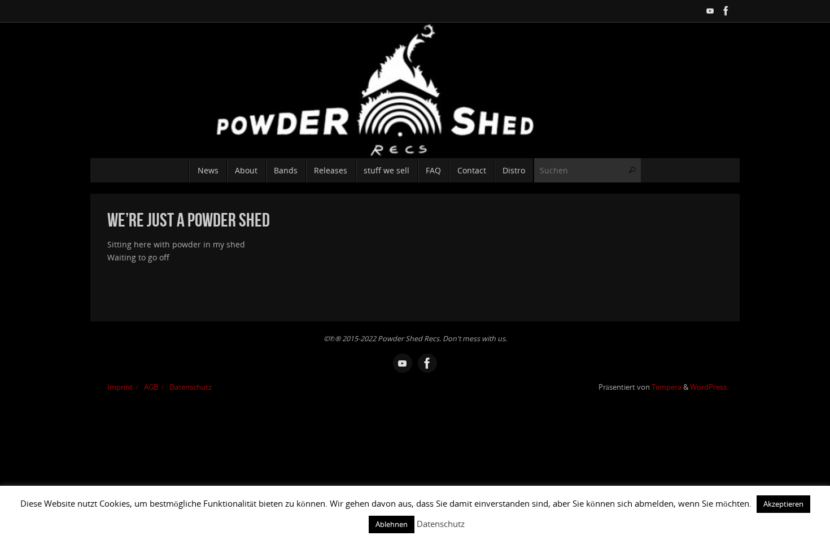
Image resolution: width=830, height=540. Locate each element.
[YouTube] (710, 11)
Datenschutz (190, 387)
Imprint (120, 387)
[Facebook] (726, 11)
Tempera (667, 387)
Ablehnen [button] (391, 524)
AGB (151, 387)
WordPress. (709, 387)
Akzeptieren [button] (783, 504)
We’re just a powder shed (188, 220)
